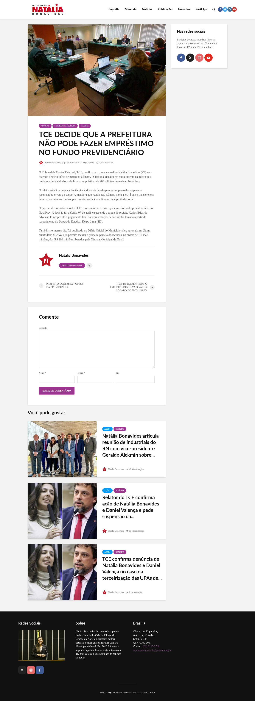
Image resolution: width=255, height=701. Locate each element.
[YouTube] (208, 58)
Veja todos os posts (72, 266)
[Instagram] (199, 58)
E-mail (81, 373)
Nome (42, 373)
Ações (107, 429)
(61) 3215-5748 (151, 646)
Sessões (85, 126)
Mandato (130, 9)
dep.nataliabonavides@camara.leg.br (152, 650)
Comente (90, 162)
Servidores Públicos (65, 126)
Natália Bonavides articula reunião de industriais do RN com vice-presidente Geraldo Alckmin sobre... (130, 446)
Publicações (165, 9)
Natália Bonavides (52, 162)
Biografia (113, 9)
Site (117, 373)
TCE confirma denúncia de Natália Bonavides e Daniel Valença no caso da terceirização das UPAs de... (132, 569)
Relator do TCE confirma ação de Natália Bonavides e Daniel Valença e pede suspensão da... (130, 507)
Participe (201, 9)
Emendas (184, 9)
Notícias (147, 9)
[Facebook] (181, 58)
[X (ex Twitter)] (190, 58)
